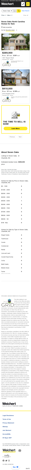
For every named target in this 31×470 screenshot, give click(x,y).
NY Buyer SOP (7, 438)
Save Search (25, 11)
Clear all (25, 15)
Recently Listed (10, 30)
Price (2, 15)
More (9, 15)
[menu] (28, 4)
